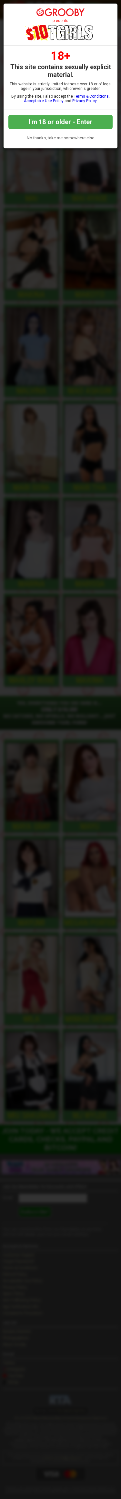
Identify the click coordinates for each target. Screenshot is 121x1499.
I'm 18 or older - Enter (60, 122)
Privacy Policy (84, 101)
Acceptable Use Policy (44, 101)
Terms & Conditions (91, 96)
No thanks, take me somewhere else (60, 137)
